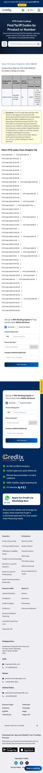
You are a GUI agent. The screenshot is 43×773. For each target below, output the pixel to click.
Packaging (26, 708)
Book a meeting (33, 768)
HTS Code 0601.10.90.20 (29, 182)
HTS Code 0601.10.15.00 (10, 159)
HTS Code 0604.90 (30, 299)
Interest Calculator (8, 593)
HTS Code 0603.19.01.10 (10, 260)
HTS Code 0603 (28, 201)
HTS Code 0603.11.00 (25, 205)
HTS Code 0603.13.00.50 (10, 233)
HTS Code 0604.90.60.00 (11, 310)
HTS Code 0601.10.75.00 (10, 174)
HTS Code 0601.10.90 (9, 182)
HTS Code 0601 (7, 155)
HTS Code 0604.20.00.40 (11, 291)
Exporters (6, 536)
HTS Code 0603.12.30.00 (10, 221)
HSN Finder (25, 556)
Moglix (24, 711)
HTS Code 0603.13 (29, 225)
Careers (24, 593)
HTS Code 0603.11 (8, 205)
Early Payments (27, 541)
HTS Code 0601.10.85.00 (10, 178)
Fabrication (26, 705)
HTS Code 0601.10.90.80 (10, 194)
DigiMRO (5, 711)
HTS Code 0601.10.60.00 (10, 170)
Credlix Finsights (8, 603)
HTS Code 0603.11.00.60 (10, 217)
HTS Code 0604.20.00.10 (11, 283)
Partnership (26, 603)
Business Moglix (7, 705)
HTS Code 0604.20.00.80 (11, 299)
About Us (25, 588)
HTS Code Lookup (28, 561)
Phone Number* (10, 342)
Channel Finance (27, 551)
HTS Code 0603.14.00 (9, 240)
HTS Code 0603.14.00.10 (10, 244)
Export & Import (24, 327)
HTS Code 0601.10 (22, 155)
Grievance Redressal (29, 608)
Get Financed (21, 364)
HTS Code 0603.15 (29, 248)
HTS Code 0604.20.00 (27, 279)
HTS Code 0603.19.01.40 (10, 268)
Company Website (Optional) (15, 353)
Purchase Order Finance (10, 546)
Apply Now (22, 5)
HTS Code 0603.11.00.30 (10, 213)
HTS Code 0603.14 (29, 236)
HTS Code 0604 (29, 275)
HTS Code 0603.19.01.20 (10, 264)
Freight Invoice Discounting (12, 559)
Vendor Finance (27, 546)
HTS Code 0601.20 (29, 194)
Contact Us (6, 608)
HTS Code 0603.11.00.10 (10, 209)
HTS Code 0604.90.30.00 (11, 307)
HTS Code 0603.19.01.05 (28, 256)
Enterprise (5, 708)
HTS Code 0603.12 (29, 217)
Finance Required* (11, 332)
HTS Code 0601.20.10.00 (10, 198)
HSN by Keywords (28, 566)
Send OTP (34, 347)
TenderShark (6, 715)
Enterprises (26, 536)
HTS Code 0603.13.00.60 (10, 236)
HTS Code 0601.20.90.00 (10, 201)
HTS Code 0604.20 (8, 279)
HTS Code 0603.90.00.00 (11, 275)
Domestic (11, 327)
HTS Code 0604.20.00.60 (11, 295)
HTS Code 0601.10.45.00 (10, 166)
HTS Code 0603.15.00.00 (10, 252)
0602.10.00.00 (7, 97)
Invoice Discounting (9, 541)
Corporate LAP (7, 629)
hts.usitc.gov (10, 139)
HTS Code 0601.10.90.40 (10, 186)
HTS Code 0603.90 (29, 271)
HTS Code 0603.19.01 (9, 256)
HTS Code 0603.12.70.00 (10, 225)
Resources (25, 598)
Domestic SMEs (8, 588)
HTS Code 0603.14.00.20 (10, 248)
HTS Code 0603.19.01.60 (10, 271)
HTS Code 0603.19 (29, 252)
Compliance (6, 598)
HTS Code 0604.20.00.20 (11, 287)
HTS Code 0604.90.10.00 (10, 303)
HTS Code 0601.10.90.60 (10, 190)
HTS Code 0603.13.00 (9, 229)
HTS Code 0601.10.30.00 (10, 162)
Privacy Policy (16, 767)
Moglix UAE (26, 715)
